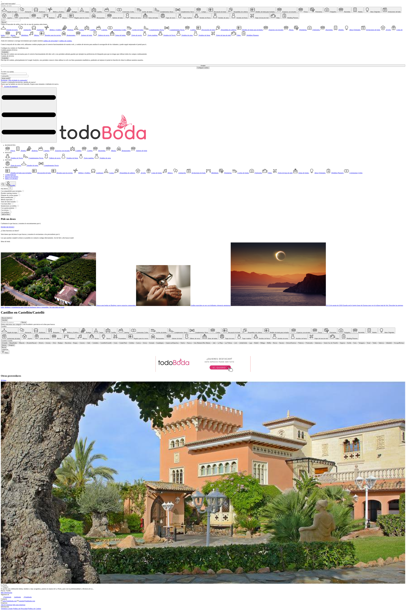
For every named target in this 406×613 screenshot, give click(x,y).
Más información (6, 593)
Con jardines (5, 212)
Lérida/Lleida (243, 343)
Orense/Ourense (291, 343)
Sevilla (349, 343)
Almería (41, 343)
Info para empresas (19, 605)
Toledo (374, 343)
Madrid (256, 343)
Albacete (21, 343)
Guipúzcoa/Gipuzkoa (172, 343)
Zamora (4, 345)
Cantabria (95, 343)
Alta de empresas (6, 605)
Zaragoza (11, 345)
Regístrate (4, 80)
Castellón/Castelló (106, 343)
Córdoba (131, 343)
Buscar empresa (7, 318)
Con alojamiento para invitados (11, 191)
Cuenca (138, 343)
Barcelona (68, 343)
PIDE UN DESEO (11, 178)
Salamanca (318, 343)
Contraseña (4, 76)
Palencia (301, 343)
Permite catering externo (9, 193)
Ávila (54, 343)
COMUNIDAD (10, 175)
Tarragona (362, 343)
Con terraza (5, 210)
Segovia (342, 343)
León (235, 343)
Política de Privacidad (20, 609)
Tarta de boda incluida (8, 202)
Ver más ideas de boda (56, 307)
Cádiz (88, 343)
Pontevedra (309, 343)
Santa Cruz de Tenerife (331, 343)
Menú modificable (7, 197)
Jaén (214, 343)
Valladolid (389, 343)
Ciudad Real (123, 343)
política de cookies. (65, 41)
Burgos (75, 343)
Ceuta (115, 343)
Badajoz (60, 343)
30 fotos (3, 380)
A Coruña (4, 343)
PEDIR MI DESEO (7, 227)
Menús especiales (7, 199)
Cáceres (82, 343)
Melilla (269, 343)
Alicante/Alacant (32, 343)
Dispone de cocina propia (9, 195)
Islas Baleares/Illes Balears (202, 343)
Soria (354, 343)
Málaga (262, 343)
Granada (151, 343)
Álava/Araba (13, 343)
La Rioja (220, 343)
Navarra (281, 343)
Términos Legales (7, 609)
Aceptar (203, 65)
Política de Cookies (34, 609)
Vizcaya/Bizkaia (399, 343)
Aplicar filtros (6, 214)
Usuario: (4, 74)
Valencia (381, 343)
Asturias (48, 343)
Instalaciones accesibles (9, 206)
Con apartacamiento (8, 208)
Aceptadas (5, 52)
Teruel (368, 343)
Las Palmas (228, 343)
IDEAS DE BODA (11, 177)
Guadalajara (160, 343)
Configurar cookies (203, 68)
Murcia (275, 343)
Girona (145, 343)
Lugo (250, 343)
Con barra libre (6, 204)
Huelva (183, 343)
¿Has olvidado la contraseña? (17, 80)
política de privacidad (50, 41)
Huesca (189, 343)
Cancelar (4, 320)
